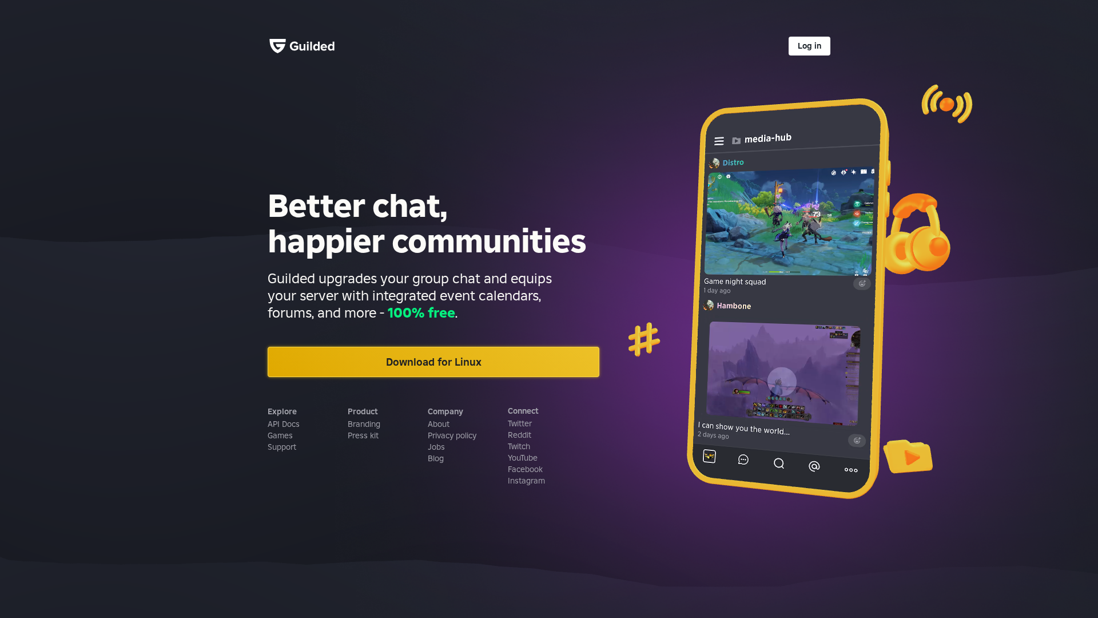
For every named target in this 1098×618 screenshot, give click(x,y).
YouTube (523, 457)
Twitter (520, 423)
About (438, 424)
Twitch (519, 446)
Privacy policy (452, 435)
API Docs (284, 424)
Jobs (436, 446)
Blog (436, 458)
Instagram (526, 480)
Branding (364, 424)
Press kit (363, 435)
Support (282, 446)
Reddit (519, 434)
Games (280, 435)
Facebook (525, 469)
